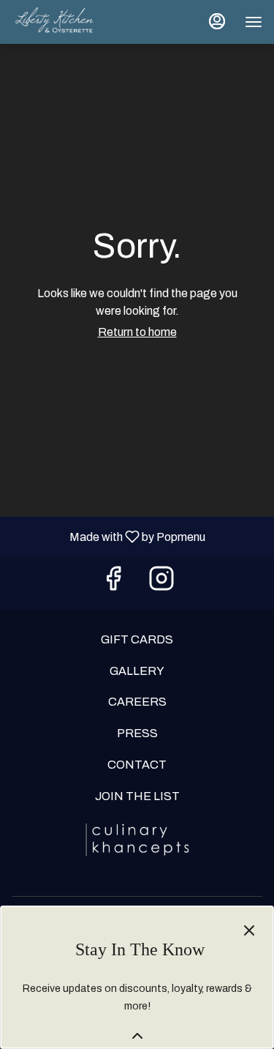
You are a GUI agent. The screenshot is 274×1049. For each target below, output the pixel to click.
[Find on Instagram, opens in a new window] (161, 583)
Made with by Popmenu (108, 536)
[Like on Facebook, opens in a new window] (113, 583)
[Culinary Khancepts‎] (137, 838)
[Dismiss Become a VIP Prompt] (249, 930)
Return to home (137, 332)
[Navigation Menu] (253, 22)
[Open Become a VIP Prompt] (137, 1036)
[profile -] (217, 21)
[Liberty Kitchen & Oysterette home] (77, 22)
